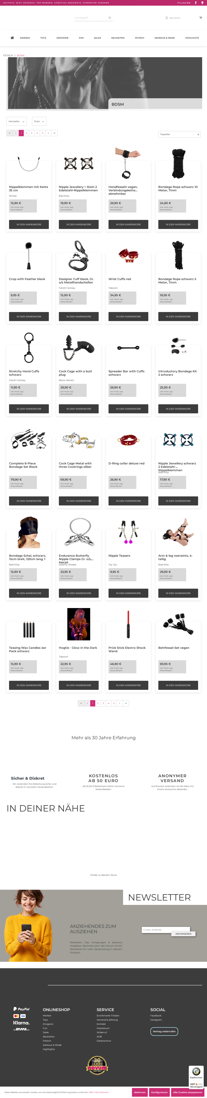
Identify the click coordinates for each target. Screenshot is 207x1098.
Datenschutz (104, 1040)
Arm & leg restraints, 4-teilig (175, 557)
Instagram (156, 1019)
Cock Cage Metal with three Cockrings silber (75, 465)
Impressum (103, 1028)
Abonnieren (183, 933)
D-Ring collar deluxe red (126, 463)
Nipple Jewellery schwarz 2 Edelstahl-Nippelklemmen (177, 465)
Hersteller (14, 121)
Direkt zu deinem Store (103, 875)
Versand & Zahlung (107, 1019)
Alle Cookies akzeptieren (187, 1092)
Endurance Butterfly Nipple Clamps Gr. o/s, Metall (75, 557)
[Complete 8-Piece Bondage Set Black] (29, 440)
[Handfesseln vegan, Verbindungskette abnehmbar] (128, 163)
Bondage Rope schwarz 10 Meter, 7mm (178, 188)
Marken (25, 38)
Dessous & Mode (165, 38)
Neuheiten (118, 38)
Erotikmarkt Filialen (108, 1015)
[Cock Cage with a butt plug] (79, 348)
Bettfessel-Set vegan (173, 647)
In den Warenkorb (29, 224)
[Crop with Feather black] (29, 255)
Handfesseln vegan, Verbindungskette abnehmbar (123, 188)
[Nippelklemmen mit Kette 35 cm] (29, 163)
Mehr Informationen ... (99, 1092)
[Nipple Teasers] (128, 532)
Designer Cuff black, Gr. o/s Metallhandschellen (76, 280)
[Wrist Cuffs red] (128, 255)
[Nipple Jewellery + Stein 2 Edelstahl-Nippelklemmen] (79, 163)
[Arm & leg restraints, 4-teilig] (178, 532)
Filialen (184, 3)
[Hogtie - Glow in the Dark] (79, 624)
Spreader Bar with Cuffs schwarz (126, 373)
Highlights (192, 38)
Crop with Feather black (27, 279)
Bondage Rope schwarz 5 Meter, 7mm (177, 280)
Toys (43, 38)
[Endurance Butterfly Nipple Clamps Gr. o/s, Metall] (79, 532)
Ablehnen (140, 1092)
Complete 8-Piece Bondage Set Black (23, 465)
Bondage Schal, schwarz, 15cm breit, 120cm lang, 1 (27, 557)
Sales (97, 38)
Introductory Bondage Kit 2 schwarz (177, 373)
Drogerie (63, 38)
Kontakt (101, 1024)
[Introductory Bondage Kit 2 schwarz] (178, 348)
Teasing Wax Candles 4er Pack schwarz (27, 649)
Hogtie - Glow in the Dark (78, 647)
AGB (99, 1036)
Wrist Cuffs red (120, 279)
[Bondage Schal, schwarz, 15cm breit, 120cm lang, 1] (29, 532)
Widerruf (102, 1032)
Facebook (155, 1015)
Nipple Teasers (119, 555)
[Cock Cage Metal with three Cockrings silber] (79, 440)
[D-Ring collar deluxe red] (128, 440)
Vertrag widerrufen (164, 1031)
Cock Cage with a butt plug (75, 373)
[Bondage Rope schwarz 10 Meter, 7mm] (178, 163)
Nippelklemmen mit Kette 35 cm (28, 188)
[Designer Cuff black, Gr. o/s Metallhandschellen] (79, 255)
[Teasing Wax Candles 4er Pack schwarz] (29, 624)
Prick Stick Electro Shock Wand (127, 649)
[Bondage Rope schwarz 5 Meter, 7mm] (178, 255)
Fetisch (139, 38)
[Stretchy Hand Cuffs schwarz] (29, 348)
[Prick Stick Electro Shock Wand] (128, 624)
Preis (37, 121)
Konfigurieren (159, 1092)
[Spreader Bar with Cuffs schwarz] (128, 348)
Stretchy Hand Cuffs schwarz (24, 373)
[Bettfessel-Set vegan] (178, 624)
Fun (81, 38)
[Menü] (202, 1068)
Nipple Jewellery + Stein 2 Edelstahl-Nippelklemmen (78, 188)
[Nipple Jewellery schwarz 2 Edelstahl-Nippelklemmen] (178, 440)
